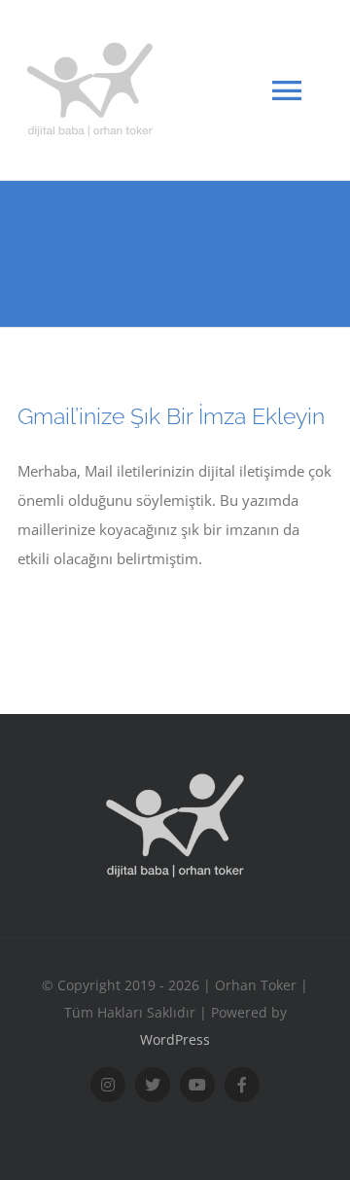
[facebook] (242, 1084)
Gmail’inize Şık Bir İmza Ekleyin (171, 416)
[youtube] (197, 1084)
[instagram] (107, 1084)
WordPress (175, 1039)
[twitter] (152, 1084)
